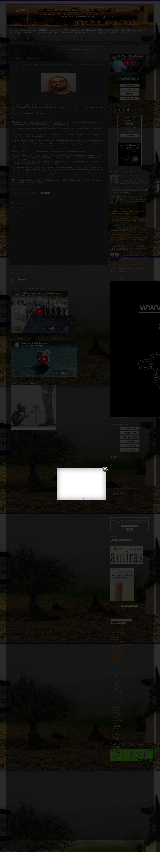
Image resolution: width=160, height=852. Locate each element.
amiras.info (81, 498)
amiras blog (88, 498)
